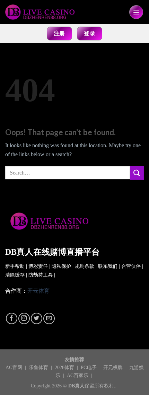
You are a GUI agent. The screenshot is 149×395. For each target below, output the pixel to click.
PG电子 (89, 367)
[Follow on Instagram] (24, 318)
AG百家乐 (78, 375)
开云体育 (38, 291)
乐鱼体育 (39, 367)
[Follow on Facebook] (11, 318)
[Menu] (136, 12)
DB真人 (76, 385)
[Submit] (137, 172)
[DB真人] (39, 12)
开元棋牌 (113, 367)
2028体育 (65, 367)
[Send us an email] (49, 318)
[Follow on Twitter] (36, 318)
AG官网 (15, 367)
